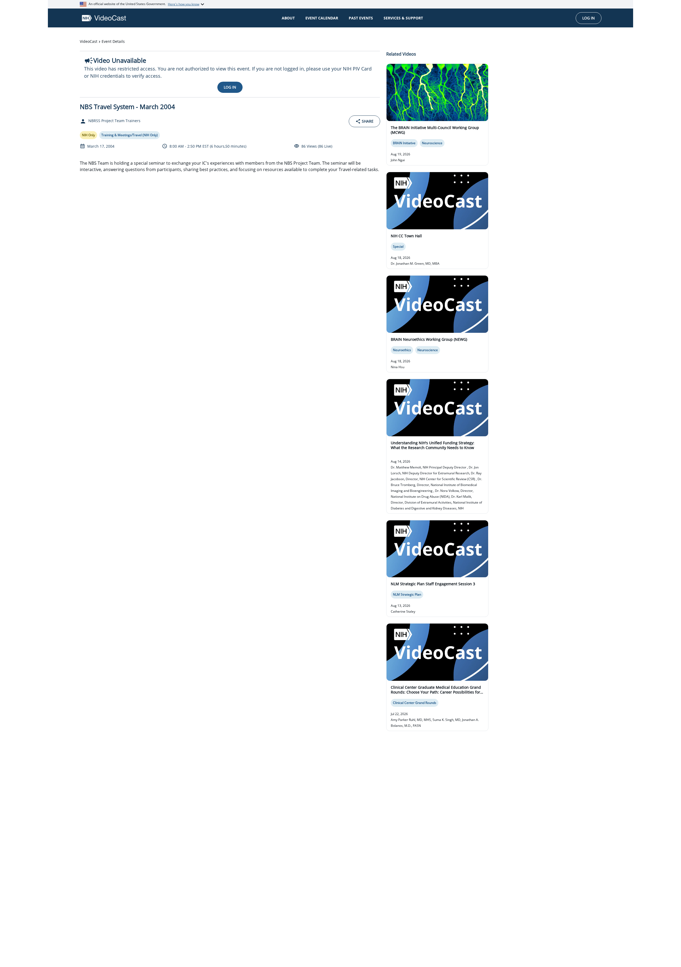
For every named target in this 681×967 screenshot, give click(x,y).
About (288, 17)
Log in (588, 17)
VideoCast (88, 41)
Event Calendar (321, 17)
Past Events (361, 17)
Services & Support (403, 17)
